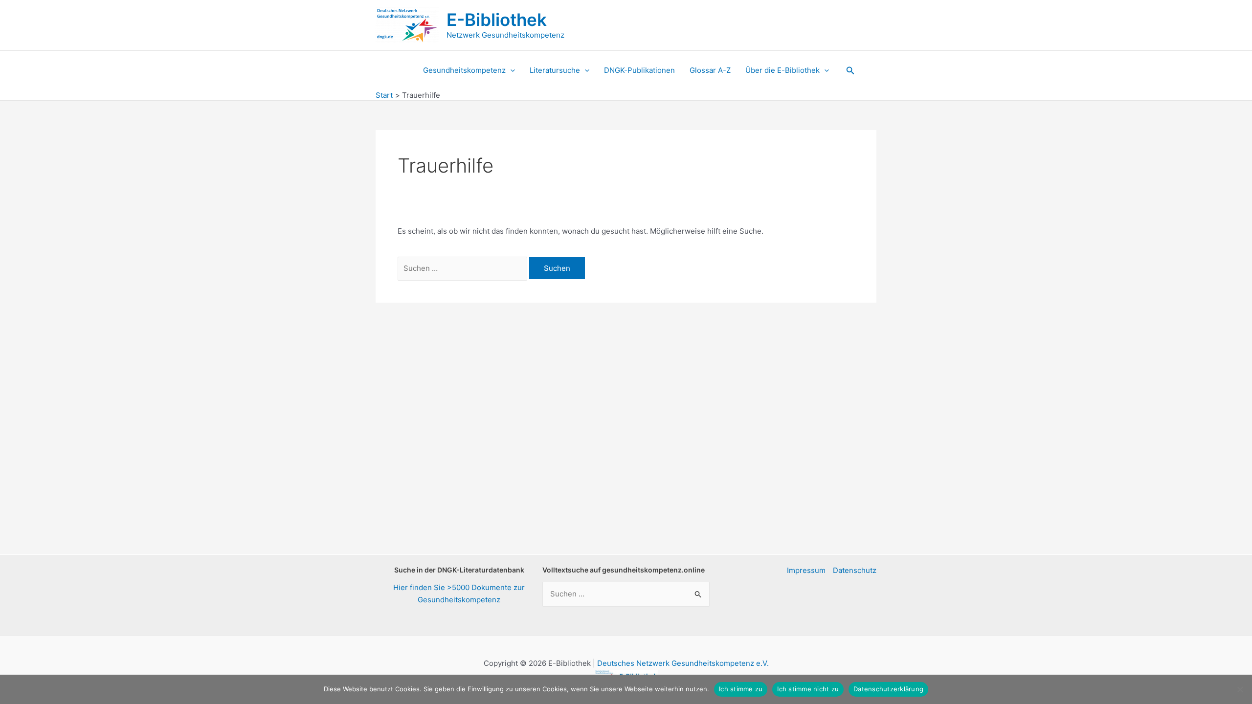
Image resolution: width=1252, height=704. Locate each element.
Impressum (806, 570)
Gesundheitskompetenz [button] (464, 70)
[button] (510, 70)
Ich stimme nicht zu (808, 689)
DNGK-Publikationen (639, 70)
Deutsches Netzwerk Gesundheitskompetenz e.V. (683, 663)
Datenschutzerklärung (888, 689)
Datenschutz (854, 570)
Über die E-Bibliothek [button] (782, 70)
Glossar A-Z (710, 70)
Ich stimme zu (740, 689)
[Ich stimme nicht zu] (1240, 689)
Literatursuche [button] (555, 70)
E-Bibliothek (497, 19)
